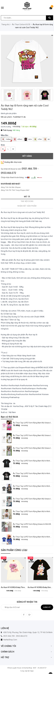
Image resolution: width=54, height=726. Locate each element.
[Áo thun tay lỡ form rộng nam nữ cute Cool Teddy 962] (27, 61)
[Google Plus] (29, 614)
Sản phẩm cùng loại (14, 550)
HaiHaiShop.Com (10, 640)
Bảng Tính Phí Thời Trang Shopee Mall (15, 190)
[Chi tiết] (7, 570)
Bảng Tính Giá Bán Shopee (10, 187)
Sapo (32, 671)
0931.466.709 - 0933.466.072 (15, 636)
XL (3, 149)
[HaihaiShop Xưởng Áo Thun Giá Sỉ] (27, 6)
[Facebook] (23, 614)
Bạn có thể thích (9, 416)
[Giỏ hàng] (51, 8)
